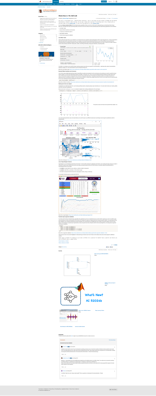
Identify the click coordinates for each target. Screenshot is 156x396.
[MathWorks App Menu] (116, 1)
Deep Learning (64, 246)
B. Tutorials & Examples (44, 48)
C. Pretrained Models (43, 49)
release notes (96, 23)
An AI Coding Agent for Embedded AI (48, 24)
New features (48, 39)
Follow (116, 244)
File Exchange (49, 4)
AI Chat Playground (60, 4)
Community (55, 1)
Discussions (67, 4)
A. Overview (42, 46)
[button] (114, 1)
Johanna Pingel (66, 18)
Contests (73, 4)
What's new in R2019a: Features (84, 310)
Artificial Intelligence (50, 10)
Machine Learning (48, 36)
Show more (41, 42)
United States (114, 389)
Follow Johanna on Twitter (64, 242)
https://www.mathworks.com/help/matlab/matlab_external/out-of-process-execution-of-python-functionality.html (92, 82)
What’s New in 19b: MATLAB (68, 16)
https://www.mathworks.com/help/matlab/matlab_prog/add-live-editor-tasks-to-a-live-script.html (88, 69)
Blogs (77, 4)
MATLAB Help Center (47, 1)
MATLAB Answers (42, 4)
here (72, 335)
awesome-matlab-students (80, 326)
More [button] (80, 4)
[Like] (112, 244)
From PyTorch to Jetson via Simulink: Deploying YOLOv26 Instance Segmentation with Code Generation (48, 22)
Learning (61, 1)
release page (72, 23)
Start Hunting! (42, 63)
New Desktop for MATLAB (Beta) (66, 326)
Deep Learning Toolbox (99, 310)
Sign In (110, 2)
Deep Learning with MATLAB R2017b (101, 253)
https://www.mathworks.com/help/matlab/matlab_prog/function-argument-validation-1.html (89, 232)
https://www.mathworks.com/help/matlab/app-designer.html (80, 215)
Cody (54, 4)
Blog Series (48, 40)
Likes (109, 18)
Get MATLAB (104, 1)
